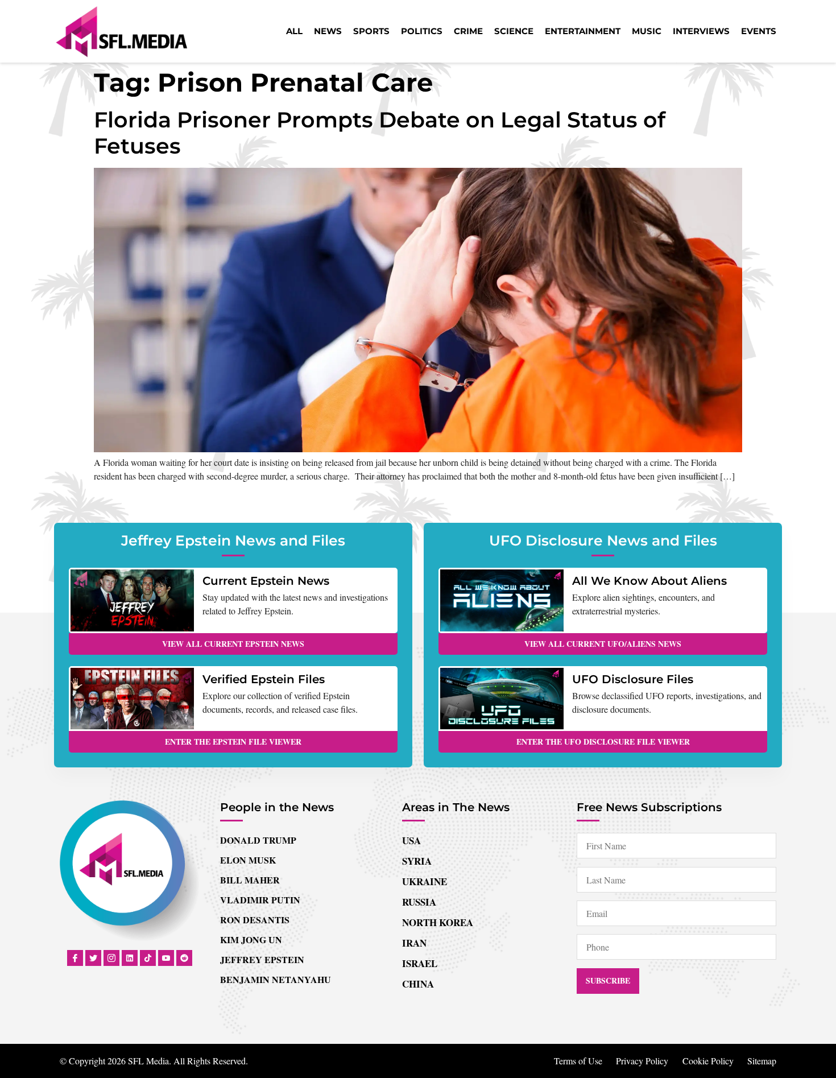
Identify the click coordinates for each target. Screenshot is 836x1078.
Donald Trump (258, 839)
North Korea (437, 922)
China (418, 984)
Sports (371, 31)
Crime (468, 31)
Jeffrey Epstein (262, 959)
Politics (421, 31)
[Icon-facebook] (75, 958)
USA (411, 840)
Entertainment (582, 31)
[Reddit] (184, 958)
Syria (417, 861)
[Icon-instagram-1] (111, 958)
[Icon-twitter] (93, 958)
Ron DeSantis (254, 919)
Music (646, 31)
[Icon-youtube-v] (166, 958)
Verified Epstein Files (263, 679)
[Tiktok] (148, 958)
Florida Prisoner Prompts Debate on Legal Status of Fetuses (379, 132)
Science (513, 31)
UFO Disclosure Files (632, 679)
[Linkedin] (130, 958)
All (294, 31)
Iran (414, 943)
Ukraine (424, 881)
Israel (419, 963)
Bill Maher (250, 879)
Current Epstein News (265, 581)
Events (758, 31)
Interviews (701, 31)
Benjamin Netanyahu (275, 979)
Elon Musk (248, 859)
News (328, 31)
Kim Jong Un (251, 939)
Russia (419, 902)
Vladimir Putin (260, 899)
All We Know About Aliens (649, 581)
